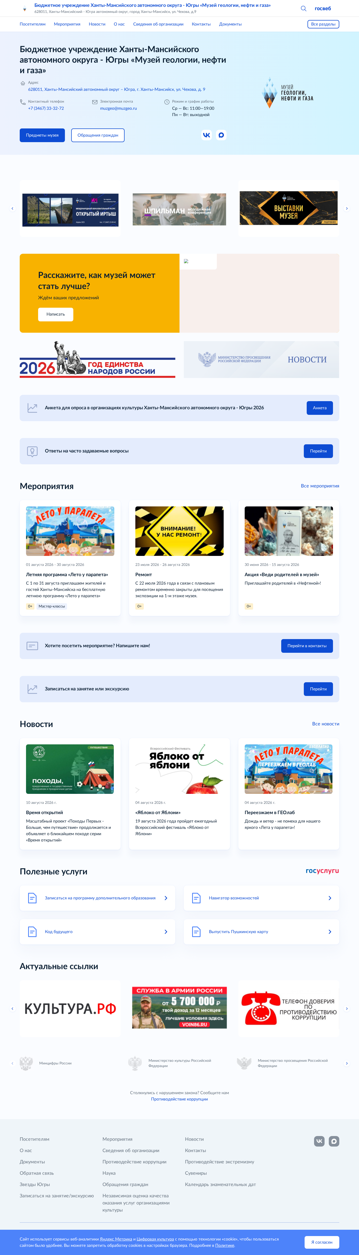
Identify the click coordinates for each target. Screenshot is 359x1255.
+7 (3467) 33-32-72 (46, 108)
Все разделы (323, 24)
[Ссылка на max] (334, 1141)
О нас (119, 24)
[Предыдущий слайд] (12, 208)
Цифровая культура (155, 1239)
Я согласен (321, 1242)
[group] (70, 208)
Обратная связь (37, 1173)
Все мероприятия (320, 486)
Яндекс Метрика (116, 1239)
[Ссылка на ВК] (206, 135)
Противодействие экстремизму (219, 1162)
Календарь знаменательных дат (220, 1184)
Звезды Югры (35, 1184)
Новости (97, 24)
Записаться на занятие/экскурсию (57, 1196)
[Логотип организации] (25, 8)
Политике (224, 1245)
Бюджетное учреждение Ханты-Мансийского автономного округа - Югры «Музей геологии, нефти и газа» (152, 5)
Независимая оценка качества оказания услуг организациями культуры (136, 1203)
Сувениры (196, 1173)
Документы (230, 24)
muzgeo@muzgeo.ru (118, 108)
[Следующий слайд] (346, 208)
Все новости (325, 724)
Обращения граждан (125, 1184)
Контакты (201, 24)
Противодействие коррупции (179, 1099)
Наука (109, 1173)
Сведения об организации (158, 24)
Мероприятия (67, 24)
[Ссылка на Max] (221, 135)
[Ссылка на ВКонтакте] (319, 1141)
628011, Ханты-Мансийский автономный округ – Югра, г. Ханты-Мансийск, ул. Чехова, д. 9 (116, 89)
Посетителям (32, 24)
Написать (56, 314)
